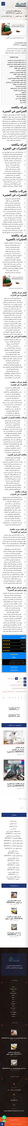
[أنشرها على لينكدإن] (10, 698)
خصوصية (13, 1003)
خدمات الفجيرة (19, 681)
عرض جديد (13, 1008)
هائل (22, 100)
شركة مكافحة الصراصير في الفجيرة (17, 60)
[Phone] (4, 1117)
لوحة (13, 991)
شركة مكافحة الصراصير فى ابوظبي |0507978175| (14, 901)
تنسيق (13, 997)
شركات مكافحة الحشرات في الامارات (16, 82)
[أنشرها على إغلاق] (21, 698)
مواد (13, 1005)
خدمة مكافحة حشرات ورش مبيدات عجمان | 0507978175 (13, 832)
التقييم (23, 92)
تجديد (13, 986)
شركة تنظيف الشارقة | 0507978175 (13, 846)
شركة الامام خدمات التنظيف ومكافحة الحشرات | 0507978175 (13, 837)
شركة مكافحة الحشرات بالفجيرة (17, 66)
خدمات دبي (13, 829)
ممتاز (23, 102)
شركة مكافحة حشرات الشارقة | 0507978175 (13, 868)
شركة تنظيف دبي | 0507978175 (13, 848)
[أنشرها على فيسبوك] (24, 698)
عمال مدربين (21, 98)
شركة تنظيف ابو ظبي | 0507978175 (13, 840)
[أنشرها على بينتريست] (18, 698)
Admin (21, 678)
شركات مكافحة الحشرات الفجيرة (17, 78)
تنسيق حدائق (13, 993)
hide (17, 57)
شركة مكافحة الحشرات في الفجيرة (17, 62)
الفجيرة (4, 117)
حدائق (13, 995)
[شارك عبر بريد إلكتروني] (4, 698)
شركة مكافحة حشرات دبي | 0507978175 (13, 873)
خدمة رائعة (21, 96)
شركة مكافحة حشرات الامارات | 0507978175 (13, 864)
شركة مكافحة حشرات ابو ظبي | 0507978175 (13, 859)
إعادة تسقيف (13, 989)
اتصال (13, 1016)
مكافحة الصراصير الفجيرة (18, 80)
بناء (13, 999)
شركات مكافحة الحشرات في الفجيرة (16, 64)
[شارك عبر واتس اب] (7, 698)
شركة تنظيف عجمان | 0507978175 (13, 855)
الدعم (13, 1001)
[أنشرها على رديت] (15, 698)
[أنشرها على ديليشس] (12, 698)
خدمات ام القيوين (13, 826)
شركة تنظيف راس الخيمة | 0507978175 (13, 852)
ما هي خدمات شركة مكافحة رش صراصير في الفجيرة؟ (16, 588)
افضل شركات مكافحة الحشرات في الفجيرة (18, 383)
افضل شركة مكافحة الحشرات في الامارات (18, 293)
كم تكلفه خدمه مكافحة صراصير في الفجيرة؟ (18, 530)
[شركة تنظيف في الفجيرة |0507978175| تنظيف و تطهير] (14, 911)
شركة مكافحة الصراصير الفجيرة (16, 685)
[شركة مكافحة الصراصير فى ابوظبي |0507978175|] (14, 895)
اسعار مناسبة (20, 94)
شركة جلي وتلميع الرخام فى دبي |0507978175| (14, 934)
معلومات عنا (13, 1012)
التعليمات (13, 1014)
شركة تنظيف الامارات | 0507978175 (13, 843)
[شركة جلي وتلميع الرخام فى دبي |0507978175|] (14, 927)
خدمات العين (13, 821)
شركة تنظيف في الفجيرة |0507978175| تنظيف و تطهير (14, 917)
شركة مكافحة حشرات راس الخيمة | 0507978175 (13, 878)
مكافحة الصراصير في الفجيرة (18, 72)
